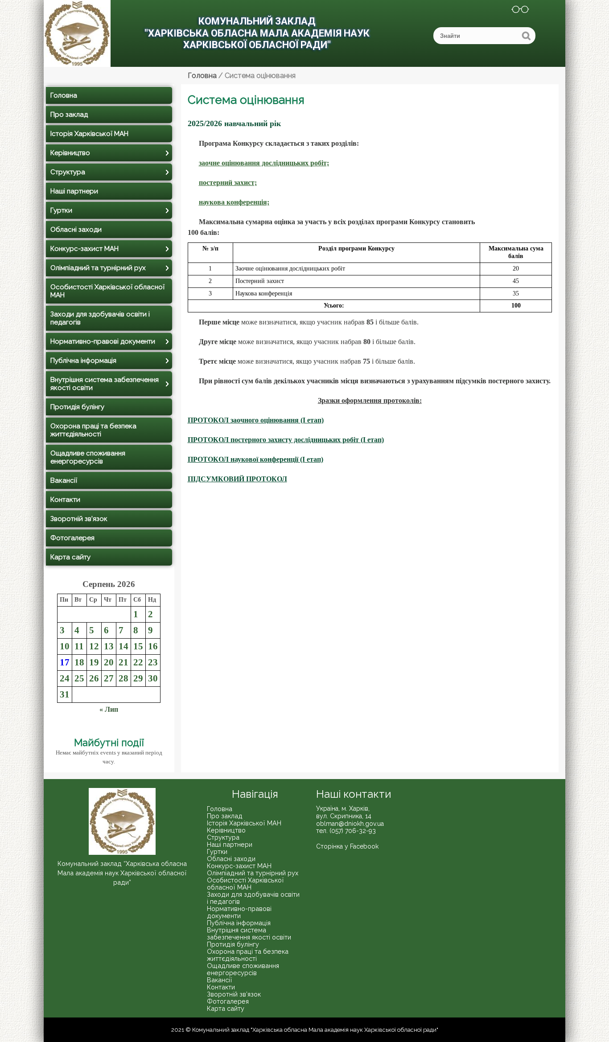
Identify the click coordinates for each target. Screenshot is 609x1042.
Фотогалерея (72, 538)
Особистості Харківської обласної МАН (107, 291)
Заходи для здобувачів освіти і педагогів (100, 318)
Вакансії (63, 480)
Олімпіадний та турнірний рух (98, 268)
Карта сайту (70, 557)
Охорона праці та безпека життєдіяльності (93, 430)
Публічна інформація (83, 361)
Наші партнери (74, 191)
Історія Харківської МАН (89, 134)
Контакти (65, 500)
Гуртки (61, 210)
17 (65, 662)
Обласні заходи (76, 230)
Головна (63, 95)
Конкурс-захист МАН (84, 249)
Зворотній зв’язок (78, 519)
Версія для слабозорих (514, 11)
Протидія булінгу (77, 407)
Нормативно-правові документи (102, 341)
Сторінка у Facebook (347, 846)
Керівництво (70, 153)
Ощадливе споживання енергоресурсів (87, 457)
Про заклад (69, 115)
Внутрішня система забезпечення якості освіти (104, 384)
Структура (67, 172)
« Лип (108, 709)
